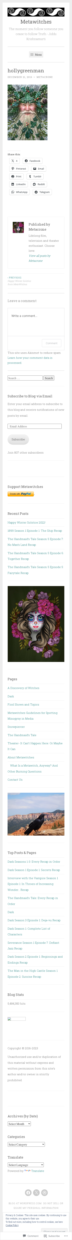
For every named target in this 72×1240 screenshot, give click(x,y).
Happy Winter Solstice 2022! (26, 522)
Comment (51, 343)
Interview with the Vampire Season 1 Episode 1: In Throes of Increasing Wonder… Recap (33, 884)
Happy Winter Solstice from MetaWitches (19, 281)
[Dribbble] (44, 1192)
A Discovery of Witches (23, 688)
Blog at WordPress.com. (25, 1203)
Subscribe (18, 439)
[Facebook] (28, 1192)
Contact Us (15, 779)
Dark (11, 696)
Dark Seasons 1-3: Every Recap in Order (34, 861)
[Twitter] (36, 1192)
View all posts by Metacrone (39, 258)
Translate (37, 1171)
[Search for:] (25, 378)
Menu (38, 54)
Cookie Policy (12, 1225)
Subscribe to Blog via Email (30, 396)
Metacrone (45, 77)
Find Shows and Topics (23, 704)
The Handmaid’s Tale (22, 735)
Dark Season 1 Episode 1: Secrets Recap (34, 870)
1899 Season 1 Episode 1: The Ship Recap (35, 530)
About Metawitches (21, 757)
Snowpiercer (16, 727)
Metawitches (36, 21)
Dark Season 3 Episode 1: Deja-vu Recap (34, 920)
